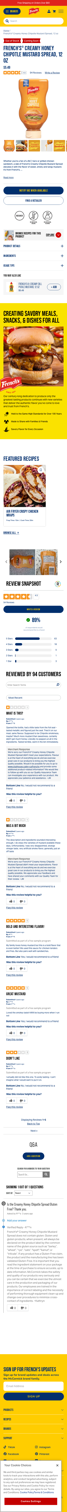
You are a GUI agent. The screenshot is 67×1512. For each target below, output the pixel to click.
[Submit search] (46, 1175)
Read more (8, 177)
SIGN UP (33, 1396)
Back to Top (33, 1123)
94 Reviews (36, 72)
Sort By (9, 1193)
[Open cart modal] (54, 11)
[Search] (7, 21)
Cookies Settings (31, 1501)
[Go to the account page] (49, 11)
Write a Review (52, 72)
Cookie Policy (26, 1492)
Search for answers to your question (33, 1168)
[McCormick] (34, 11)
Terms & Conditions (44, 1492)
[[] (33, 109)
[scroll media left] (6, 562)
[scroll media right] (61, 562)
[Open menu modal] (61, 11)
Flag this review (14, 806)
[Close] (57, 1465)
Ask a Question (33, 1156)
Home (6, 30)
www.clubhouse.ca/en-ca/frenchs (24, 766)
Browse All (9, 532)
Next (34, 1130)
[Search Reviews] (58, 685)
